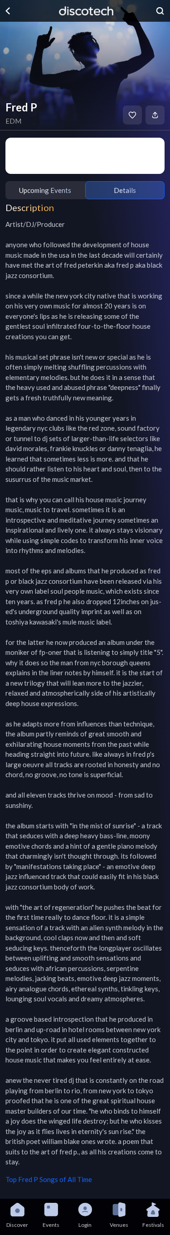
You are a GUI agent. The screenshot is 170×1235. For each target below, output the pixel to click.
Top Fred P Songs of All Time (48, 1179)
